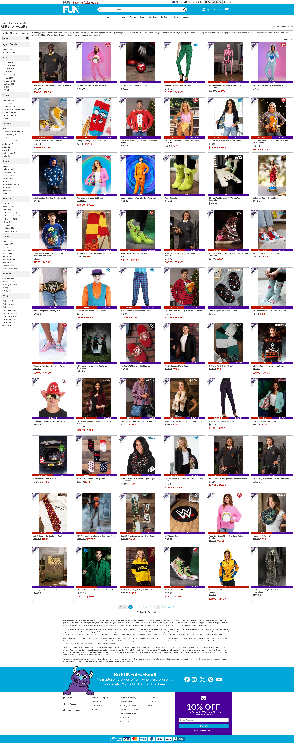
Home (69, 698)
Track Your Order (195, 2)
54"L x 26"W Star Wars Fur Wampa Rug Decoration (224, 199)
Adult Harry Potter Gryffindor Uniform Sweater (228, 479)
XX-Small (7, 66)
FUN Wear (6, 188)
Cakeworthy (7, 172)
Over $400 (6, 326)
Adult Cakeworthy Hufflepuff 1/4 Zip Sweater (139, 590)
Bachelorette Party (9, 216)
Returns (95, 709)
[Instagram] (194, 679)
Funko (4, 191)
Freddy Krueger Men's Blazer (177, 366)
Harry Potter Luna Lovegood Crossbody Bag (139, 421)
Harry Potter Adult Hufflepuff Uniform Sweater (52, 85)
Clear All (25, 33)
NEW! (4, 288)
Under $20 (6, 307)
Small (6, 72)
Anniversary (6, 210)
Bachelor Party (8, 213)
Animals (5, 241)
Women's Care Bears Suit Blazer (90, 198)
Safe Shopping (126, 702)
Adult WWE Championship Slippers (135, 366)
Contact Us (213, 2)
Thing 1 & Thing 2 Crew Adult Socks (91, 141)
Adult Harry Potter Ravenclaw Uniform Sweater (181, 254)
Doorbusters (7, 250)
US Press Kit (153, 706)
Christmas (6, 228)
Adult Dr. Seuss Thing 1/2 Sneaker (267, 253)
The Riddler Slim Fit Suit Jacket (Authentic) (95, 590)
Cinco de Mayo (8, 231)
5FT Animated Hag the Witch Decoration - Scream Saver (270, 591)
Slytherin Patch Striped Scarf (220, 366)
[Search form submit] (184, 9)
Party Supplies (7, 116)
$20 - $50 (6, 310)
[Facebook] (187, 679)
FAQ (93, 713)
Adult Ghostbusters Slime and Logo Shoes (182, 590)
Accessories (6, 100)
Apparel (5, 103)
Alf (3, 138)
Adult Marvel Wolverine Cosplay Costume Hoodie (226, 591)
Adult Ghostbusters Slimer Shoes (134, 253)
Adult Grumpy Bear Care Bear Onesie (268, 85)
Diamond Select (8, 178)
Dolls (4, 247)
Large (6, 78)
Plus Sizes (6, 84)
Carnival (5, 225)
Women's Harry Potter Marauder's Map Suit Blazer (95, 422)
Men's (4, 49)
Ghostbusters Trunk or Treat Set (46, 479)
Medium (7, 75)
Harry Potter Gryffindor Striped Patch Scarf (94, 253)
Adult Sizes (6, 63)
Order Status (97, 706)
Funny (4, 263)
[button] (211, 9)
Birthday (5, 222)
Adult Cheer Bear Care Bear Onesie (91, 85)
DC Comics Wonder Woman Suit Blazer (225, 141)
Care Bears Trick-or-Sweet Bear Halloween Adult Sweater (270, 142)
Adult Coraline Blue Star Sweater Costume (51, 198)
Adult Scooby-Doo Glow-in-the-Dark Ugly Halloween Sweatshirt (51, 254)
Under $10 (6, 304)
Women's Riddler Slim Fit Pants (178, 85)
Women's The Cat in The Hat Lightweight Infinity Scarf (138, 480)
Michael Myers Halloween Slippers (223, 311)
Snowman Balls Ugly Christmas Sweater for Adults (139, 142)
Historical (5, 266)
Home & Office (7, 112)
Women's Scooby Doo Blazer (264, 421)
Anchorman (6, 144)
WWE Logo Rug (171, 536)
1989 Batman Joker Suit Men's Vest (91, 311)
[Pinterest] (210, 679)
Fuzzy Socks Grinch (172, 198)
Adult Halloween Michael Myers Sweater (269, 366)
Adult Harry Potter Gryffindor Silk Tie (48, 536)
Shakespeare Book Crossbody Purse (48, 590)
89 (163, 607)
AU (177, 2)
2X (5, 90)
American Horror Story (10, 141)
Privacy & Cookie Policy (130, 709)
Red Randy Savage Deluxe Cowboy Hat (49, 421)
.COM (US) (124, 721)
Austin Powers (7, 153)
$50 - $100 (7, 313)
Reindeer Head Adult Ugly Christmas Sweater (184, 311)
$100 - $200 (7, 316)
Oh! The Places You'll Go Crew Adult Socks (270, 311)
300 (4, 129)
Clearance (6, 279)
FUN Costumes (8, 185)
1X (4, 87)
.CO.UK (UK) (125, 717)
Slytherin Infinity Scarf (262, 536)
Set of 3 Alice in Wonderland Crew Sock (137, 536)
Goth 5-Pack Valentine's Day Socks (91, 479)
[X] (202, 679)
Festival (5, 256)
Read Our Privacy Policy (203, 730)
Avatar (4, 156)
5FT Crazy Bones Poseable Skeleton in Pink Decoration (226, 86)
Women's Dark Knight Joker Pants (222, 421)
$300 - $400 (7, 322)
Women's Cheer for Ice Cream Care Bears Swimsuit (182, 142)
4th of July (6, 207)
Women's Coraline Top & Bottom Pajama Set (139, 198)
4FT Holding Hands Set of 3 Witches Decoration (92, 367)
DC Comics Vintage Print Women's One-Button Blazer (184, 480)
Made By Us (7, 285)
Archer (4, 150)
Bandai (5, 166)
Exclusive (5, 282)
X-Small (7, 69)
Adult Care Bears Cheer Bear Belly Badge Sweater (226, 537)
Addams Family (8, 135)
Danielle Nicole (8, 175)
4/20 (4, 204)
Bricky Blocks (7, 169)
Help (229, 2)
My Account (72, 704)
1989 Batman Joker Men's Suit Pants (135, 311)
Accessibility (153, 702)
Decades (5, 244)
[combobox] (148, 9)
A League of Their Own (11, 132)
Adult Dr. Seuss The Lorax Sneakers (47, 141)
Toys (4, 119)
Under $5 (6, 301)
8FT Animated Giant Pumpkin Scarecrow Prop (96, 536)
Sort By (283, 39)
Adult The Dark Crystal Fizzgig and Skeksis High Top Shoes (228, 254)
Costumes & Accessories (11, 109)
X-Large (7, 81)
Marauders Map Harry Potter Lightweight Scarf (184, 421)
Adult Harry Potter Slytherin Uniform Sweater (271, 479)
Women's (5, 53)
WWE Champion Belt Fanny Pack (46, 311)
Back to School (8, 219)
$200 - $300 (7, 319)
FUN (4, 181)
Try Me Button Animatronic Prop (134, 85)
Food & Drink (7, 260)
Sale (4, 291)
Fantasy (5, 253)
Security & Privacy (128, 706)
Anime (4, 147)
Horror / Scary (7, 269)
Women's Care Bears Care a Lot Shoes (49, 366)
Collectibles (6, 106)
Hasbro (5, 194)
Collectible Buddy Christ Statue (266, 198)
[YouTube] (219, 679)
